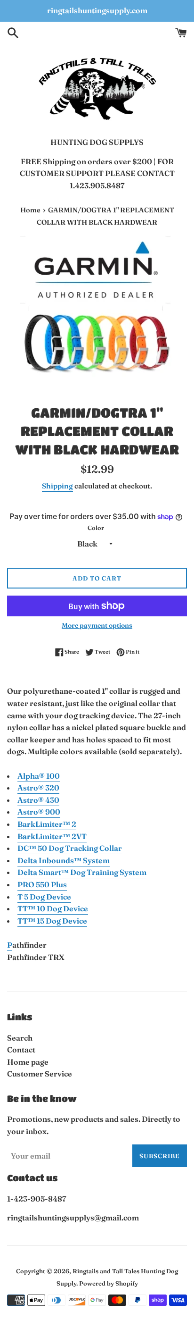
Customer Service (39, 1073)
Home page (27, 1062)
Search (19, 1038)
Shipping (57, 485)
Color (96, 527)
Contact (21, 1049)
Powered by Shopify (108, 1283)
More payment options (97, 625)
